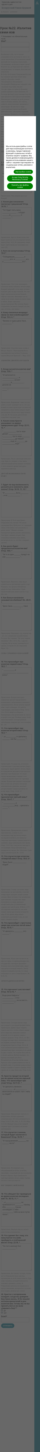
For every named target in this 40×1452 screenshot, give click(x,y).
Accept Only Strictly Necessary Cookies (20, 178)
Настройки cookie (23, 172)
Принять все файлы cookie (20, 186)
